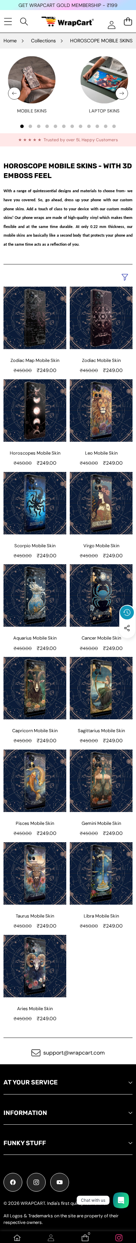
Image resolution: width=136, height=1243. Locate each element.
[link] (32, 111)
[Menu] (8, 21)
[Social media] (127, 628)
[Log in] (111, 25)
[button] (127, 644)
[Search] (24, 21)
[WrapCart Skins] (68, 21)
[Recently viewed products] (127, 612)
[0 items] (128, 21)
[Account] (50, 1237)
